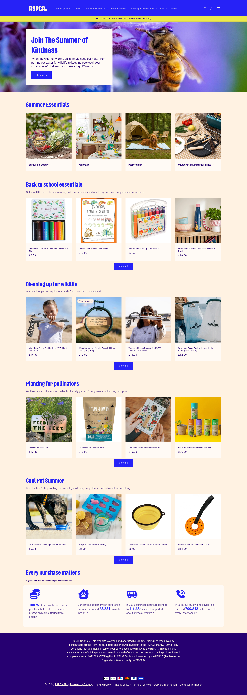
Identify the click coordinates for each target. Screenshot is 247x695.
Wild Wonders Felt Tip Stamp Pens (144, 248)
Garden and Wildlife (38, 165)
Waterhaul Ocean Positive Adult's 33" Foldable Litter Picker (145, 349)
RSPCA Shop (62, 684)
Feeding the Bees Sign (38, 448)
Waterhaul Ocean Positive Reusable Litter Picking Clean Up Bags (196, 349)
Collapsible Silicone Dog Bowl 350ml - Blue (47, 545)
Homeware (84, 165)
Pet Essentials (136, 165)
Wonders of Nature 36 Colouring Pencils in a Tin (48, 249)
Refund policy (103, 684)
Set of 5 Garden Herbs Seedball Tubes (194, 448)
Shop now (41, 75)
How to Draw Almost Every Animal (94, 248)
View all (123, 266)
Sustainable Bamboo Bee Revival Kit (144, 448)
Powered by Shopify (81, 684)
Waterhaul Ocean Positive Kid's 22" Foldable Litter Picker (48, 349)
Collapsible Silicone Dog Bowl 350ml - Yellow (148, 545)
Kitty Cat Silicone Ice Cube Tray (92, 545)
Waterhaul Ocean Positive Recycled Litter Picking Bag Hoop (97, 349)
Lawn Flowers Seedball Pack (91, 448)
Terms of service (141, 684)
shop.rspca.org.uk (129, 644)
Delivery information (165, 684)
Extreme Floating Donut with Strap (193, 545)
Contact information (191, 684)
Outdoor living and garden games (194, 165)
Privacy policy (121, 684)
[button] (64, 9)
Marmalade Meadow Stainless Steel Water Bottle (196, 249)
